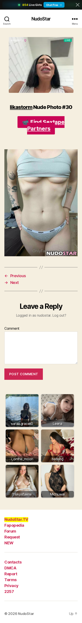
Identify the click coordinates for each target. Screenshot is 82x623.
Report (10, 574)
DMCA (10, 568)
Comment (11, 329)
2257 (9, 591)
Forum (10, 531)
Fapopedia (14, 525)
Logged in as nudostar (33, 315)
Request (12, 537)
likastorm (21, 107)
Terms (10, 579)
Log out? (59, 315)
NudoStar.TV (16, 519)
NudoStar (41, 19)
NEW (9, 543)
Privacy (11, 585)
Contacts (12, 562)
